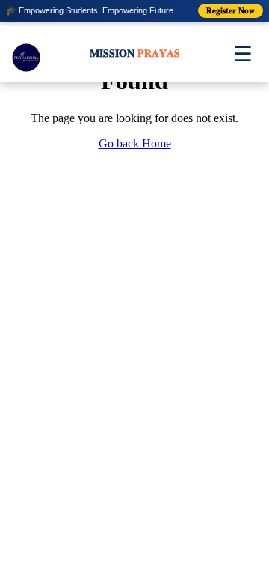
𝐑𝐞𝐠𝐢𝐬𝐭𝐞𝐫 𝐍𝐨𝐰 (230, 10)
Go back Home (135, 143)
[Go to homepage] (26, 54)
